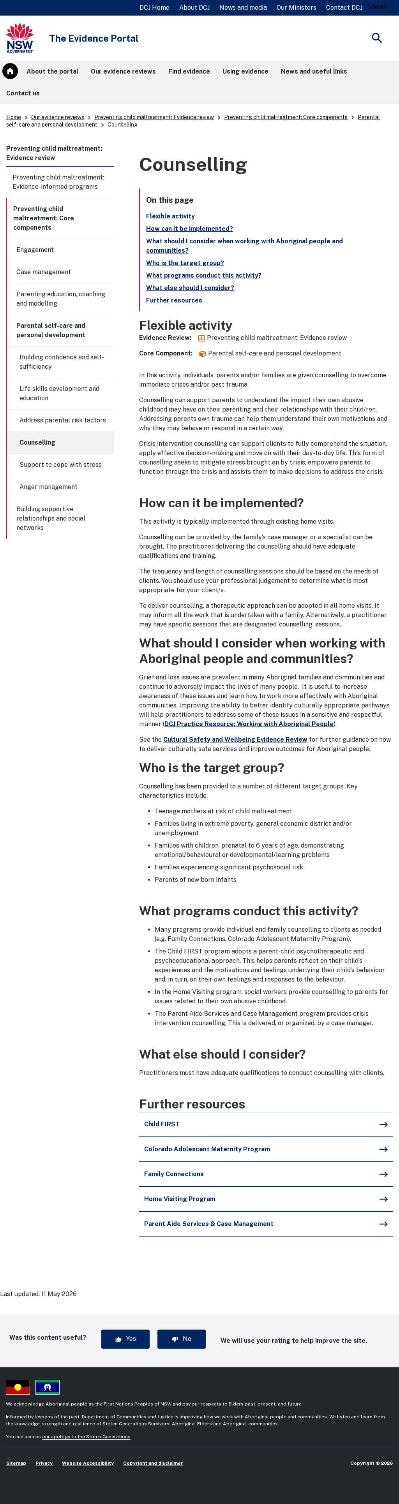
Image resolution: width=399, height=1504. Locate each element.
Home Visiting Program (179, 1199)
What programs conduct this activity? (203, 275)
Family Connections (174, 1174)
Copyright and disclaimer (153, 1463)
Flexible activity (170, 216)
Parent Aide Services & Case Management (209, 1224)
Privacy (44, 1463)
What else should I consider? (190, 288)
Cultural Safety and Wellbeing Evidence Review (235, 739)
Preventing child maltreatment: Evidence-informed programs (58, 182)
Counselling (37, 442)
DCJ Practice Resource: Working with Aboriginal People (249, 724)
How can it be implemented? (189, 228)
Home (13, 117)
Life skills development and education (59, 393)
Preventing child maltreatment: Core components (286, 117)
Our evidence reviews (57, 117)
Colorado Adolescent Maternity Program (207, 1149)
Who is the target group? (185, 263)
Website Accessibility (88, 1463)
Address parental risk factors (62, 420)
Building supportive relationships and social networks (50, 518)
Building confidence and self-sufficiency (61, 362)
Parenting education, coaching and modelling (60, 298)
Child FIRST (162, 1124)
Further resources (174, 300)
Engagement (35, 249)
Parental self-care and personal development (50, 330)
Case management (43, 272)
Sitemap (16, 1463)
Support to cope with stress (60, 464)
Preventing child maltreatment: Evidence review (154, 117)
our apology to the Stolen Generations (86, 1436)
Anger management (48, 487)
